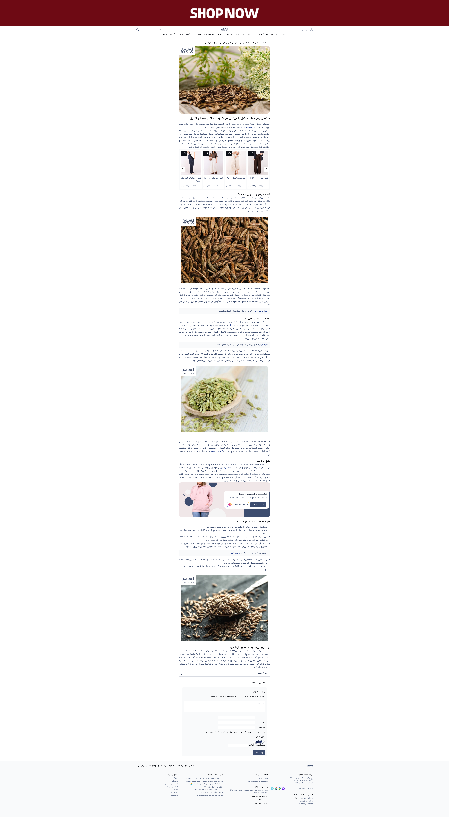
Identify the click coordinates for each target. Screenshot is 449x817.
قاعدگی (231, 325)
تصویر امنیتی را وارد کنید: (256, 745)
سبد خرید (172, 765)
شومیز (238, 34)
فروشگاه (164, 765)
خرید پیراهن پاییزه (260, 311)
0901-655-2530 (307, 801)
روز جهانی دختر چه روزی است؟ (213, 787)
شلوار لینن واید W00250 (258, 178)
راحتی (227, 34)
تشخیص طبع (226, 467)
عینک (182, 34)
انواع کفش (269, 34)
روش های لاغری (245, 127)
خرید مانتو (175, 789)
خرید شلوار (174, 792)
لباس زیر (220, 34)
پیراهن (283, 34)
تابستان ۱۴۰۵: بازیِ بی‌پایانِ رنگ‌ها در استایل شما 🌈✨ (205, 784)
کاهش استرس (217, 451)
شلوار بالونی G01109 (193, 178)
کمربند (261, 34)
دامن (255, 34)
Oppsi (176, 34)
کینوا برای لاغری (237, 553)
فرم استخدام (167, 34)
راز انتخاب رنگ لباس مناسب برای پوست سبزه (209, 792)
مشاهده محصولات (258, 504)
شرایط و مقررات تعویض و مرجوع (258, 781)
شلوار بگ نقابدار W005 (214, 178)
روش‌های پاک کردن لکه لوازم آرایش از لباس (210, 795)
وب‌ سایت (261, 727)
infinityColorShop (307, 804)
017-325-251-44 (258, 796)
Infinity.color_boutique (240, 504)
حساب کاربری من (191, 765)
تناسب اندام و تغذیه (257, 42)
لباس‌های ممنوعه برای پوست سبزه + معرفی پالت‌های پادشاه (204, 781)
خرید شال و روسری (172, 787)
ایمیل (263, 722)
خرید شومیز (174, 795)
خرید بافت (175, 781)
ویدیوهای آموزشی (152, 765)
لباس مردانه (210, 34)
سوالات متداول (263, 778)
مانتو (232, 34)
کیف (188, 34)
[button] (182, 169)
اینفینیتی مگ (139, 765)
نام (264, 717)
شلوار (244, 34)
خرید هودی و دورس (171, 784)
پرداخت (180, 765)
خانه (268, 42)
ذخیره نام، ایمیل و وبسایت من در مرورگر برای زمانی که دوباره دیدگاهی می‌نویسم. (234, 731)
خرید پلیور (264, 344)
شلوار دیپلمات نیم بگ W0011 (236, 179)
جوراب (277, 34)
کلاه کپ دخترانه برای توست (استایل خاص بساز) (208, 789)
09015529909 (260, 803)
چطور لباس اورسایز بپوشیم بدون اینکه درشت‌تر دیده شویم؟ (204, 778)
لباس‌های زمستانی (198, 34)
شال (249, 34)
